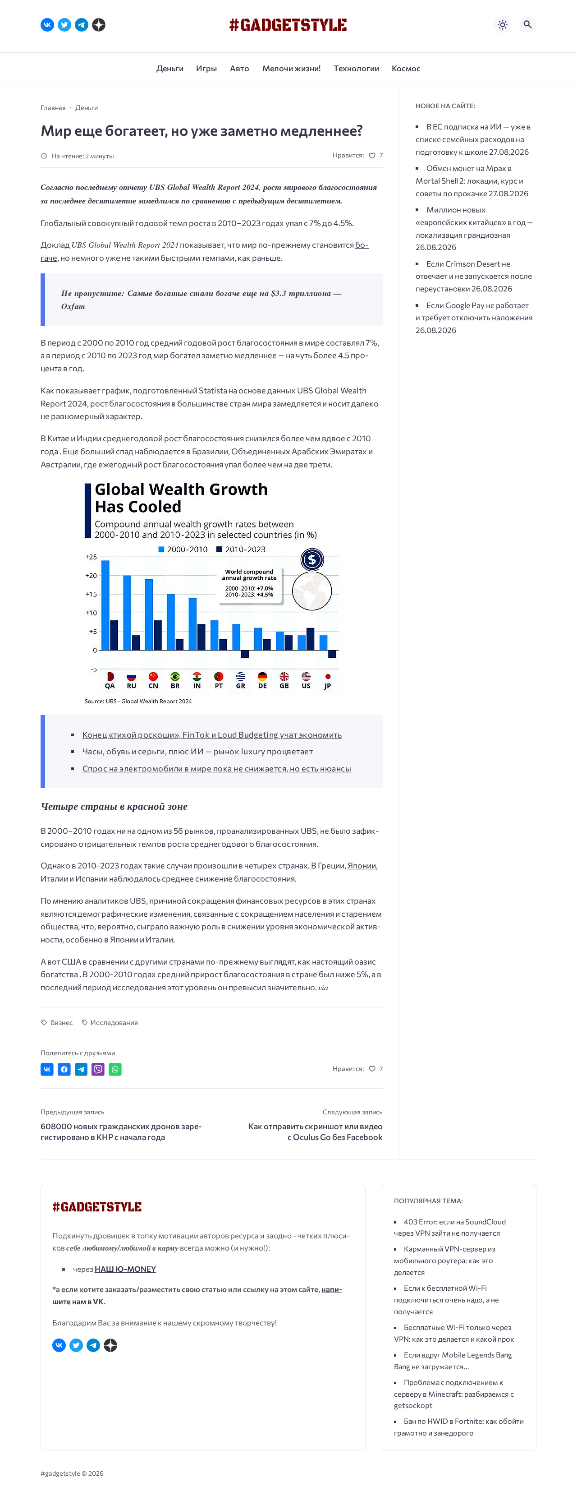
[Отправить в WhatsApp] (115, 1069)
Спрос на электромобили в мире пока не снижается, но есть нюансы (217, 768)
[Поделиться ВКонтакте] (47, 1069)
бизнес (61, 1022)
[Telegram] (81, 25)
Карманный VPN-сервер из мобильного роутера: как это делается (444, 1260)
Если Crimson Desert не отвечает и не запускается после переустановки (474, 276)
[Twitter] (64, 25)
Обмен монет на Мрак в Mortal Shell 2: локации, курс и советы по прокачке (469, 180)
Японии (362, 865)
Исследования (114, 1022)
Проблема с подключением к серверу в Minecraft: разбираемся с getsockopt (454, 1394)
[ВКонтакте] (47, 25)
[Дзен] (98, 25)
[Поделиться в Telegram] (81, 1069)
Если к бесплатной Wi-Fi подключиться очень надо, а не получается (446, 1300)
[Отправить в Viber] (98, 1069)
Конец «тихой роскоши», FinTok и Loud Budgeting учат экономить (212, 734)
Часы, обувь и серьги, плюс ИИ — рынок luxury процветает (197, 751)
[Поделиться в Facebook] (64, 1069)
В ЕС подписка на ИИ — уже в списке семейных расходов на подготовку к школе (473, 138)
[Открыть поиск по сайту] (527, 24)
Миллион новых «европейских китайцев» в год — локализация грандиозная (474, 221)
